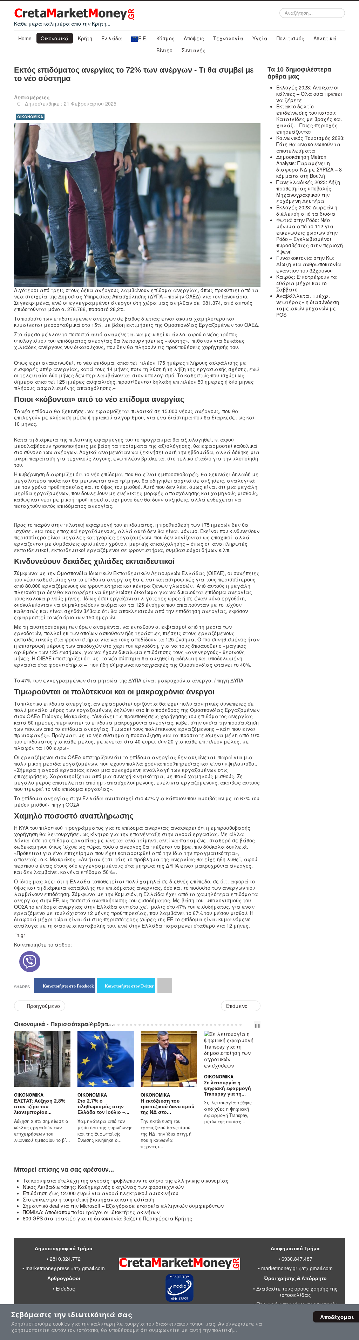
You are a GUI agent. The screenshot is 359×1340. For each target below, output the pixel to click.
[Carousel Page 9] (118, 1025)
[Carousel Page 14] (139, 1025)
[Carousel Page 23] (177, 1025)
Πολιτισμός (290, 38)
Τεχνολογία (228, 38)
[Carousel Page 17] (152, 1025)
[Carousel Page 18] (156, 1025)
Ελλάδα (111, 38)
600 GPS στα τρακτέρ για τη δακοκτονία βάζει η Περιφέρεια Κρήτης (107, 1218)
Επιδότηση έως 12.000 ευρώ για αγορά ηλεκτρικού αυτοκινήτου (100, 1193)
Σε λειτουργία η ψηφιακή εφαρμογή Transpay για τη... (177, 1088)
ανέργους (107, 290)
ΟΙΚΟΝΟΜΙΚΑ (30, 116)
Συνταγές (193, 50)
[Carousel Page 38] (240, 1025)
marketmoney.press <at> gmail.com (65, 1268)
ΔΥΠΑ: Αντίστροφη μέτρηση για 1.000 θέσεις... (240, 1081)
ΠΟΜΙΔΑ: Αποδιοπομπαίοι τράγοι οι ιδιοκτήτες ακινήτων (91, 1212)
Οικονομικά (55, 38)
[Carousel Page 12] (131, 1025)
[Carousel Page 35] (228, 1025)
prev (247, 1025)
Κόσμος (165, 38)
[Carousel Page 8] (114, 1025)
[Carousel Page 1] (85, 1025)
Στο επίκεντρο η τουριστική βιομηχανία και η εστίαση (88, 1199)
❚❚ (257, 1025)
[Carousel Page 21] (169, 1025)
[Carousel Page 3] (93, 1025)
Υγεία (259, 38)
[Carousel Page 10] (123, 1025)
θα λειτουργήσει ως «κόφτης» (151, 340)
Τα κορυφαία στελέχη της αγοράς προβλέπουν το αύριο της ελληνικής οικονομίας (126, 1180)
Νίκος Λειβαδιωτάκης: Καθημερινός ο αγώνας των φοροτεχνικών (103, 1186)
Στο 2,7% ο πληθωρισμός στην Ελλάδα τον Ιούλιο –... (54, 1106)
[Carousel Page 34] (224, 1025)
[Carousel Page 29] (203, 1025)
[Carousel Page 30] (207, 1025)
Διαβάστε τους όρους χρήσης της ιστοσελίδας (297, 1291)
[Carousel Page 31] (211, 1025)
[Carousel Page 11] (127, 1025)
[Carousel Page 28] (198, 1025)
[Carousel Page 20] (165, 1025)
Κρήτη (85, 38)
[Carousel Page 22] (173, 1025)
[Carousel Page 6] (106, 1025)
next (253, 1025)
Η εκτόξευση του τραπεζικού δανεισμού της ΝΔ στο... (117, 1106)
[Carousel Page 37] (236, 1025)
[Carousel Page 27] (194, 1025)
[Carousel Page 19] (161, 1025)
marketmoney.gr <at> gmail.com (296, 1268)
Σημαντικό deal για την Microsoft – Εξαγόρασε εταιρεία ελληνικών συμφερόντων (123, 1205)
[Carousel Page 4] (97, 1025)
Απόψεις (194, 38)
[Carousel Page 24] (182, 1025)
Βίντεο (164, 50)
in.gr (20, 934)
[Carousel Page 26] (190, 1025)
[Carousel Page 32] (215, 1025)
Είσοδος (65, 1288)
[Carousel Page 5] (102, 1025)
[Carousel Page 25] (186, 1025)
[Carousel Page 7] (110, 1025)
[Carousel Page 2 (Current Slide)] (89, 1025)
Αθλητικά (324, 38)
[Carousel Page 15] (144, 1025)
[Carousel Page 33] (219, 1025)
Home (25, 38)
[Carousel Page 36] (232, 1025)
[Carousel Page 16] (148, 1025)
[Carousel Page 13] (135, 1025)
